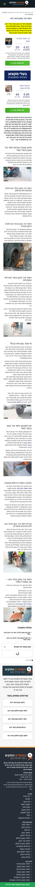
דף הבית (31, 12)
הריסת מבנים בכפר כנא (17, 727)
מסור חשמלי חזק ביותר (24, 488)
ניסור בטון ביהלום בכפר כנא (18, 710)
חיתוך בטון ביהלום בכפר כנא (18, 735)
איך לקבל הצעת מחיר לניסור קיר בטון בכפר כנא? (18, 639)
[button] (5, 4)
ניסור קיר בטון (24, 12)
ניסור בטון (27, 443)
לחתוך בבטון (17, 402)
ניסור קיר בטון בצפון (13, 12)
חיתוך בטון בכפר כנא (17, 702)
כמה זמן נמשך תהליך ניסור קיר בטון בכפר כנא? (17, 633)
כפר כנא (28, 660)
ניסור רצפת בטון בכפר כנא (17, 719)
